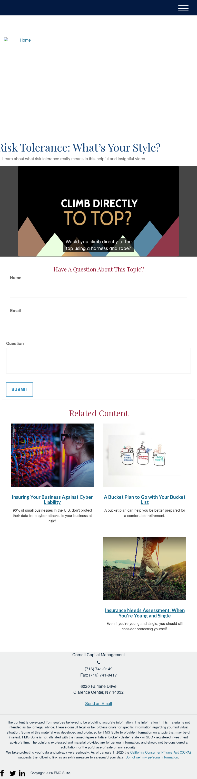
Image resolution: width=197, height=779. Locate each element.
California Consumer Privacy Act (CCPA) (160, 752)
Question (15, 343)
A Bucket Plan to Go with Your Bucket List (144, 499)
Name (15, 277)
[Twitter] (166, 40)
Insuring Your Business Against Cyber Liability (52, 499)
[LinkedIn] (175, 40)
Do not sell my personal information (151, 757)
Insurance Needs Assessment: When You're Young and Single (145, 612)
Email (15, 310)
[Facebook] (185, 40)
